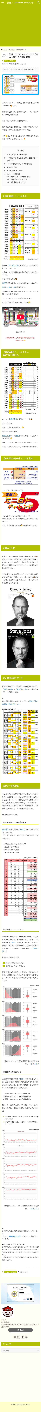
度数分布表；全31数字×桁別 (20, 177)
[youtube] (26, 1337)
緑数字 (4, 283)
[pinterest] (22, 1337)
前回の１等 (6, 287)
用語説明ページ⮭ (14, 1236)
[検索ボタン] (38, 2)
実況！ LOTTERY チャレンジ (20, 3)
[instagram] (18, 1337)
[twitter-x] (15, 1337)
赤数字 (14, 419)
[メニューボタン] (2, 2)
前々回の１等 (13, 265)
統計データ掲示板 (13, 174)
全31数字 (5, 829)
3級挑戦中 (20, 1330)
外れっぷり (24, 1272)
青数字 (16, 287)
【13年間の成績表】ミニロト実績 (19, 164)
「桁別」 (22, 829)
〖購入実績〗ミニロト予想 (17, 154)
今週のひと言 (12, 167)
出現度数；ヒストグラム (19, 179)
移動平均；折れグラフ (18, 182)
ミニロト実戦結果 (10, 61)
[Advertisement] (20, 26)
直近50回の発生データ (15, 170)
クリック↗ (35, 1064)
